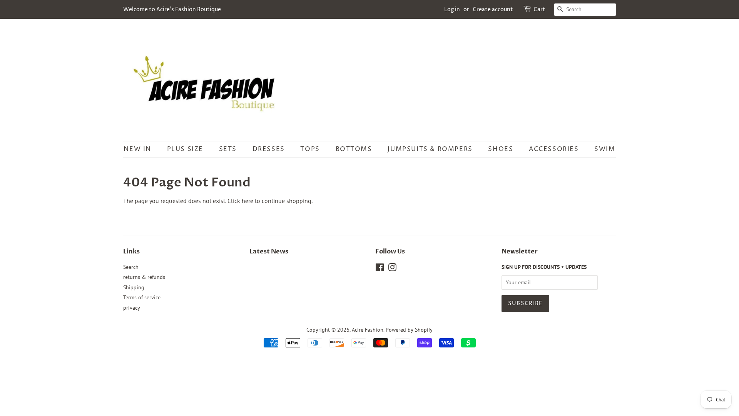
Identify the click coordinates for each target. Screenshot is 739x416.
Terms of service (142, 297)
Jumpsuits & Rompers (430, 149)
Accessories (554, 149)
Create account (493, 9)
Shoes (500, 149)
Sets (228, 149)
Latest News (268, 251)
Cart (539, 9)
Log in (452, 9)
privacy (131, 307)
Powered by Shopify (409, 329)
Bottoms (354, 149)
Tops (309, 149)
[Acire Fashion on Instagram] (392, 268)
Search (131, 266)
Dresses (268, 149)
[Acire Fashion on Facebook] (379, 268)
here (247, 201)
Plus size (185, 149)
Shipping (133, 287)
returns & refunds (144, 276)
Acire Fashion (367, 329)
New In (137, 149)
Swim (604, 149)
